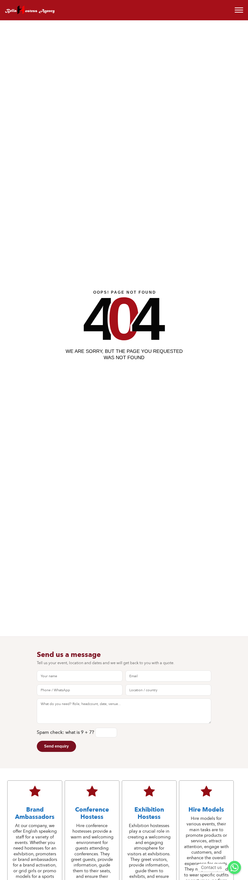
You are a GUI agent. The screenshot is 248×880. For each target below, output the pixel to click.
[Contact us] (234, 867)
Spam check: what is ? (66, 732)
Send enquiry (56, 746)
